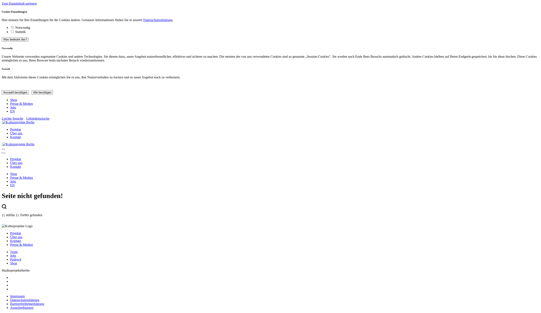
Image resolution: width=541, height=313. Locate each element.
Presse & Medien (21, 103)
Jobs (13, 107)
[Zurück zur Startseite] (270, 122)
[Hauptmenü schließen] (3, 153)
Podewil (15, 259)
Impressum (17, 296)
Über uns (16, 133)
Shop (13, 100)
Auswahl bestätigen (15, 92)
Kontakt (15, 137)
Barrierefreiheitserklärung (27, 304)
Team (14, 252)
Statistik (20, 32)
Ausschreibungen (21, 307)
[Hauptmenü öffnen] (3, 149)
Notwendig (22, 27)
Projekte (15, 129)
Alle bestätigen (42, 92)
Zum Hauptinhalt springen (19, 3)
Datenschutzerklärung (157, 20)
